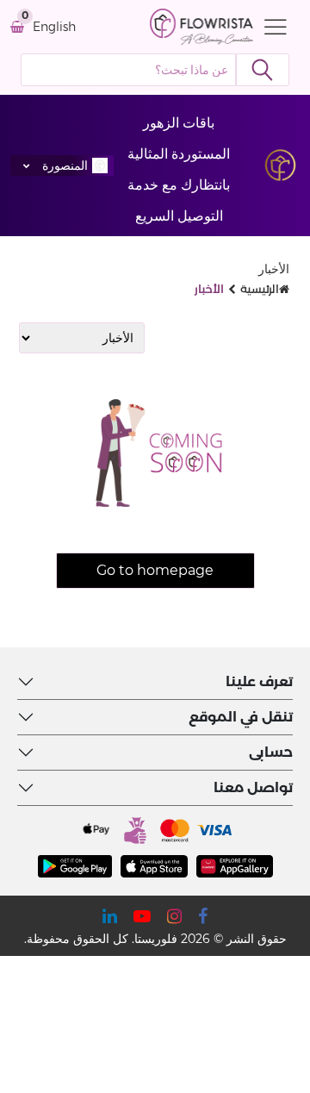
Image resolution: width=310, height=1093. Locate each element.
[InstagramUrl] (174, 916)
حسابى (271, 752)
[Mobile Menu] (271, 27)
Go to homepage (155, 570)
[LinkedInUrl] (109, 916)
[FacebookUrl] (203, 916)
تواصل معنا (253, 787)
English (54, 27)
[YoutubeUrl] (142, 916)
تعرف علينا (259, 681)
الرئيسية (259, 289)
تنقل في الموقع (241, 717)
